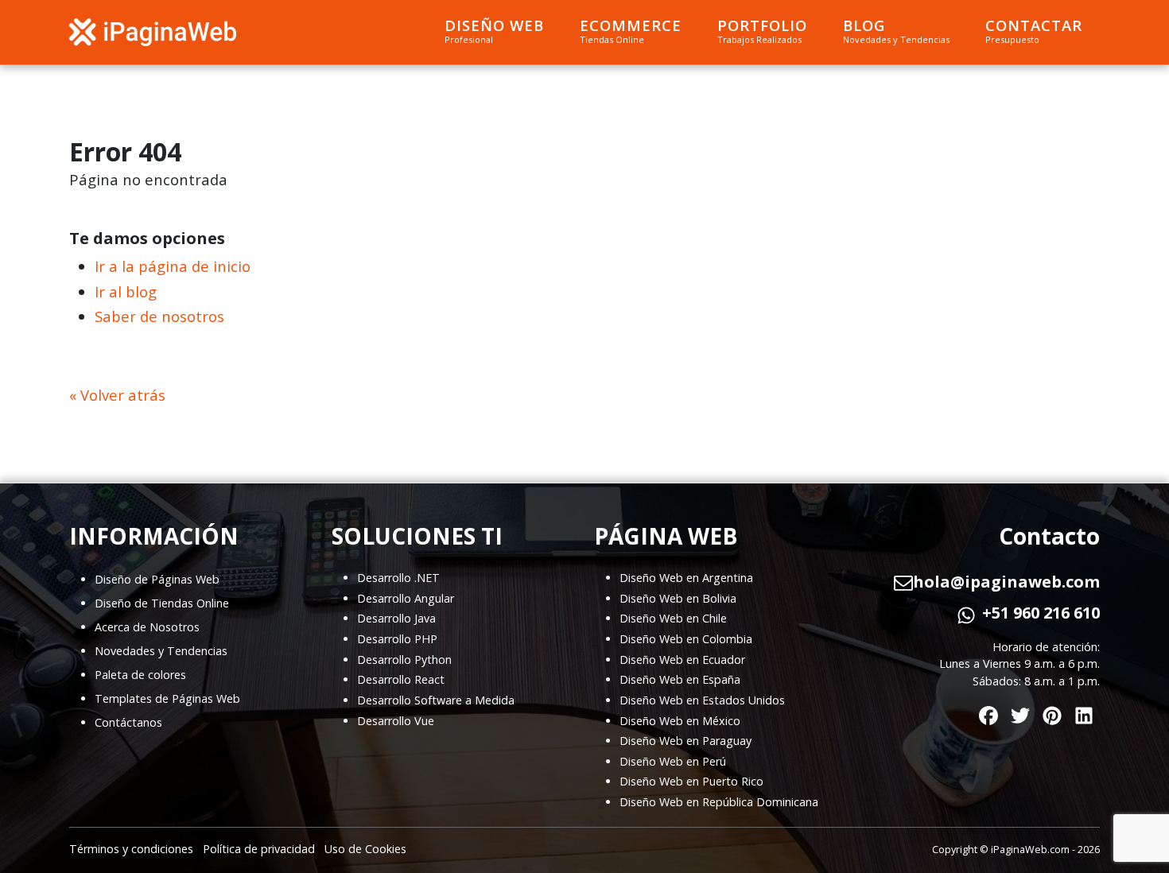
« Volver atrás (117, 395)
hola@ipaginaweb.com (1006, 582)
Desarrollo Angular (405, 598)
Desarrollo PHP (397, 638)
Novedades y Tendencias (161, 650)
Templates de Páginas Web (167, 698)
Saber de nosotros (159, 316)
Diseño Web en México (679, 720)
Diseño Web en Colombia (685, 638)
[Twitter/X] (1020, 712)
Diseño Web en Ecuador (682, 659)
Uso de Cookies (365, 848)
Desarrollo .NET (398, 577)
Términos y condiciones (131, 848)
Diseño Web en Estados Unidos (702, 700)
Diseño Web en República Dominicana (718, 801)
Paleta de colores (140, 674)
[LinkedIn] (1083, 712)
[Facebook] (988, 712)
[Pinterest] (1052, 712)
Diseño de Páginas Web (157, 579)
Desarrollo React (401, 679)
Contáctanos (128, 722)
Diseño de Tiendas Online (162, 603)
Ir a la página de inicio (172, 266)
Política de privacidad (259, 848)
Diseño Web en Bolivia (677, 598)
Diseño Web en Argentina (686, 577)
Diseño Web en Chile (673, 618)
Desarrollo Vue (395, 720)
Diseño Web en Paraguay (685, 740)
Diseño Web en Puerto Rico (691, 781)
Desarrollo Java (396, 618)
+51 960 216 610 (1041, 613)
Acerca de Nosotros (147, 626)
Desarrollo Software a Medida (436, 700)
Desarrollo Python (404, 659)
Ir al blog (126, 291)
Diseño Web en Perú (672, 761)
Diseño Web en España (679, 679)
